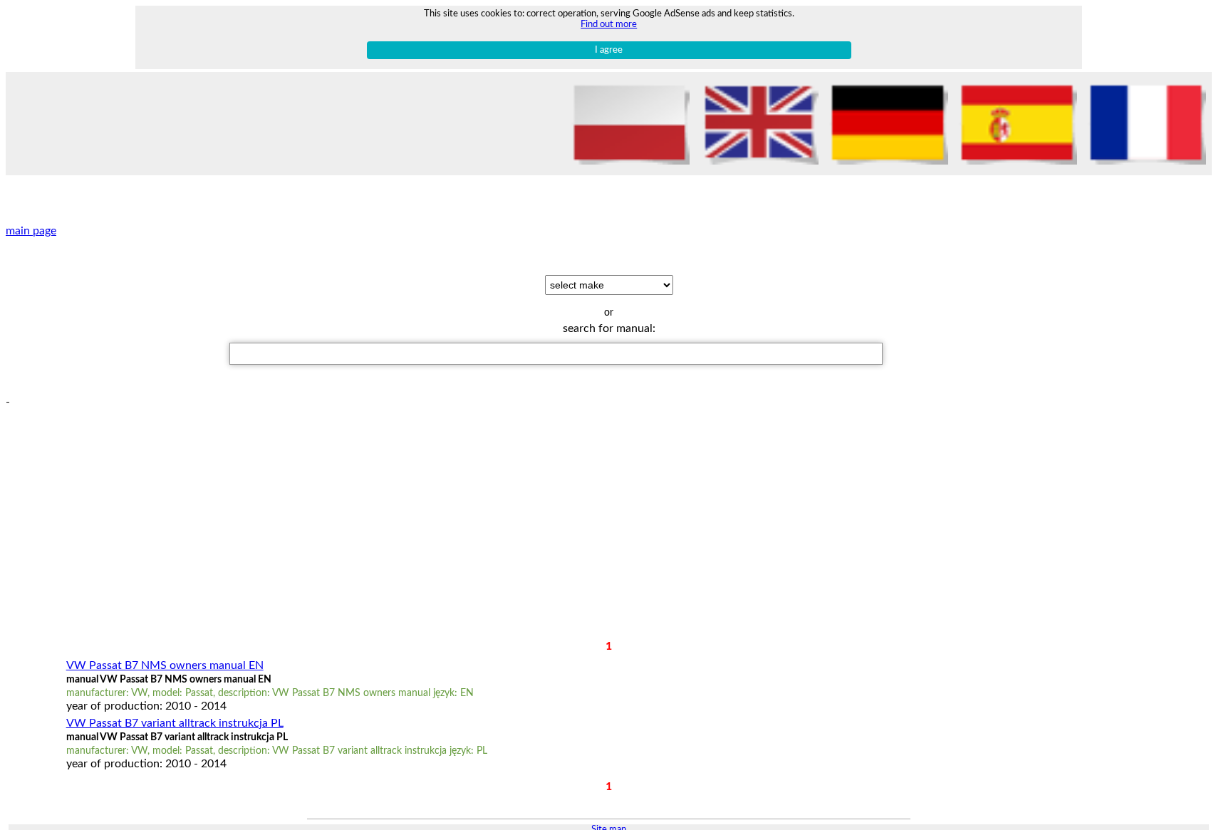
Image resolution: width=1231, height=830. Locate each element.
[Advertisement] (597, 508)
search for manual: (609, 328)
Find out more (609, 24)
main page (31, 231)
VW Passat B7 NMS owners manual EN (165, 665)
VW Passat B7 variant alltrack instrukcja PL (175, 723)
